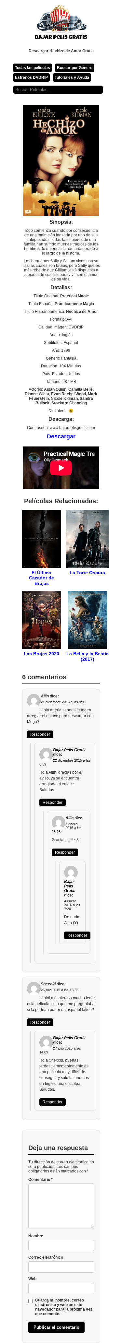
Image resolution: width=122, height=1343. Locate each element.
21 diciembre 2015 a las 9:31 (63, 702)
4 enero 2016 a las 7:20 (72, 905)
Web (32, 1279)
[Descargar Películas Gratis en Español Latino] (61, 24)
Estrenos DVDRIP (31, 77)
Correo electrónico (45, 1257)
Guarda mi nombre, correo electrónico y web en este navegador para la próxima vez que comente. (63, 1307)
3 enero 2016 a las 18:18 (67, 828)
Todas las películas (32, 67)
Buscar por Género (74, 67)
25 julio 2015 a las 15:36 (59, 990)
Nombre (35, 1236)
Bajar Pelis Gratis (69, 750)
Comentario (40, 1179)
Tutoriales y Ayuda (72, 77)
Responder (40, 734)
